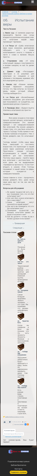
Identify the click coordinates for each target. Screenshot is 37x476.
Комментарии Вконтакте (13, 434)
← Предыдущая (18, 223)
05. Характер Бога (23, 321)
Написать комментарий (13, 436)
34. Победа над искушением (23, 353)
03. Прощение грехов (23, 291)
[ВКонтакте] (25, 424)
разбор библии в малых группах (14, 417)
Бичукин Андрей (19, 424)
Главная (5, 12)
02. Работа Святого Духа (21, 240)
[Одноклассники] (28, 424)
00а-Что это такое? (23, 262)
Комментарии (9, 430)
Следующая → (18, 228)
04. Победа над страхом (22, 386)
